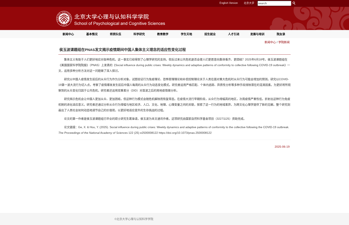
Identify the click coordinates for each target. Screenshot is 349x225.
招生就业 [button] (210, 34)
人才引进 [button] (233, 34)
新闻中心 (270, 42)
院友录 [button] (281, 34)
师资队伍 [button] (115, 34)
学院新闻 (284, 42)
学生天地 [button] (186, 34)
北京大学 (249, 3)
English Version (229, 3)
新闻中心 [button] (68, 34)
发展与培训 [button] (257, 34)
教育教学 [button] (162, 34)
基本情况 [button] (92, 34)
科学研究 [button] (139, 34)
